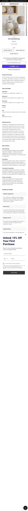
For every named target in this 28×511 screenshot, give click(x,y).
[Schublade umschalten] (1, 3)
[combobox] (6, 258)
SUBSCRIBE (14, 272)
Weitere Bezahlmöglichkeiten (14, 69)
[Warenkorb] (26, 4)
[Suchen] (4, 4)
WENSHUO (14, 41)
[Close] (25, 234)
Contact (25, 508)
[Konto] (23, 4)
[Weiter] (16, 37)
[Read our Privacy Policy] (24, 265)
